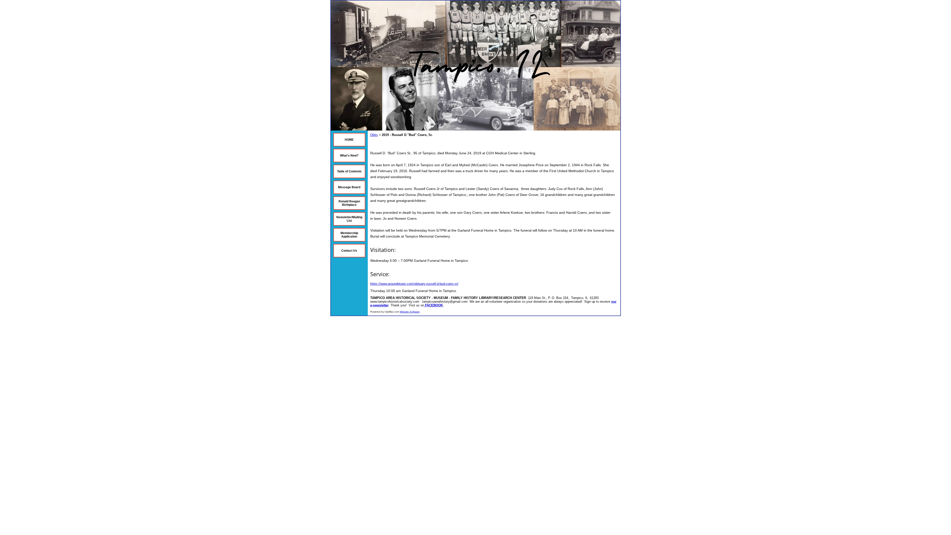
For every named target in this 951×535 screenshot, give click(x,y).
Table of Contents (349, 171)
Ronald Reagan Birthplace (349, 203)
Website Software (410, 311)
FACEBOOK (434, 305)
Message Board (349, 187)
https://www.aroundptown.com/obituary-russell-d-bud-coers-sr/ (414, 284)
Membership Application (349, 234)
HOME (349, 139)
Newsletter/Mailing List (349, 218)
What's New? (349, 155)
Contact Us (349, 250)
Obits (374, 135)
